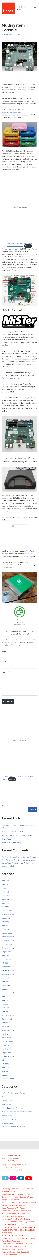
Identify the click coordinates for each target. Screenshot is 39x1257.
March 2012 (6, 1027)
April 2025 (5, 892)
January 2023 (7, 933)
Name (4, 651)
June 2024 (5, 903)
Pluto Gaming (7, 1233)
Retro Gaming (7, 1116)
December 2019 (8, 970)
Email (4, 662)
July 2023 (5, 922)
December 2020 (8, 967)
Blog (3, 1097)
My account (29, 1222)
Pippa (23, 1225)
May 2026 (5, 884)
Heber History (25, 1211)
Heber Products (24, 1214)
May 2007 (5, 1045)
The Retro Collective (9, 1119)
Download (28, 246)
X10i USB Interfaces (9, 1255)
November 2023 (8, 914)
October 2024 (7, 896)
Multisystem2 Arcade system (12, 832)
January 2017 (6, 1012)
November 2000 (8, 1079)
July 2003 (5, 1068)
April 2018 (5, 982)
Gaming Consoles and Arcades (13, 1205)
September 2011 (8, 1030)
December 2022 (8, 937)
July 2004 (5, 1064)
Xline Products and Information (13, 1127)
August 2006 (6, 1053)
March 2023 (6, 929)
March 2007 (6, 1049)
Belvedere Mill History (10, 1192)
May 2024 (5, 907)
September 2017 (8, 993)
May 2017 (5, 1004)
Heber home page (9, 1214)
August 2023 (6, 918)
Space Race (6, 839)
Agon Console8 (8, 866)
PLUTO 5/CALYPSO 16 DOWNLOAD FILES (18, 1227)
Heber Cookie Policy (10, 1211)
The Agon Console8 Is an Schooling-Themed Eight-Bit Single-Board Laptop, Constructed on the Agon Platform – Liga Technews (19, 860)
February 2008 (7, 1041)
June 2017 (5, 1000)
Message (6, 672)
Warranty (20, 1249)
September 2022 (8, 948)
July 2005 (5, 1060)
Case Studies (7, 1101)
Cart (28, 1194)
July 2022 (5, 955)
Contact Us (8, 701)
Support (5, 1247)
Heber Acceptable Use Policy (13, 1208)
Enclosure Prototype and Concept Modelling (19, 1203)
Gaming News (7, 1104)
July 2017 (5, 997)
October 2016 (7, 1019)
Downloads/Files (16, 1200)
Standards (29, 1244)
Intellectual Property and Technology (16, 1219)
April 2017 (5, 1008)
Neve (10, 1183)
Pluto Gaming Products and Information (17, 1112)
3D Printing (6, 1189)
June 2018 (5, 978)
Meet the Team (17, 1222)
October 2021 (7, 959)
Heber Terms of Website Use (13, 1216)
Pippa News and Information (12, 1108)
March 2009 (6, 1038)
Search (4, 805)
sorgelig (5, 387)
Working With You (8, 1252)
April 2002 (5, 1071)
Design (4, 1200)
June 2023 (5, 926)
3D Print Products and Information (15, 1093)
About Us (15, 1189)
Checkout (5, 1197)
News (4, 1225)
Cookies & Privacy (27, 1197)
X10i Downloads (23, 1252)
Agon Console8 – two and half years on (17, 835)
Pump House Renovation (11, 843)
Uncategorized (7, 1123)
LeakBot (5, 1222)
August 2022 (6, 952)
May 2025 (5, 888)
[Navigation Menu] (34, 8)
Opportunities (13, 1225)
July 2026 (5, 881)
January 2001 (7, 1075)
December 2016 (8, 1015)
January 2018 (7, 989)
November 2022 (8, 941)
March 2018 (6, 985)
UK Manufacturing (8, 1249)
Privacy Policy (7, 1238)
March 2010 (6, 1034)
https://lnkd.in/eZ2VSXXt (11, 112)
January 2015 (6, 1023)
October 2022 (7, 944)
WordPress (27, 1183)
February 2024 (7, 911)
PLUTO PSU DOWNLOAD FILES (14, 1236)
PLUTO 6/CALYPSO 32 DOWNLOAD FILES (18, 1230)
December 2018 (8, 974)
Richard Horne (8, 34)
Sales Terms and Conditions (12, 1244)
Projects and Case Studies (25, 1238)
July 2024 (5, 899)
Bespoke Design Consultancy (13, 1194)
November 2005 (8, 1056)
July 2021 (5, 963)
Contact (14, 1197)
